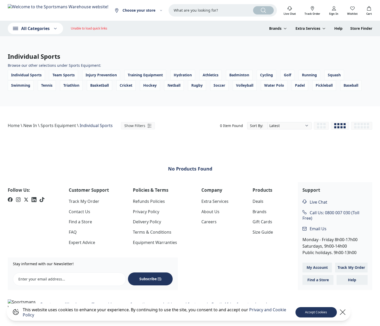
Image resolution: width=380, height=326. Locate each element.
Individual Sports (26, 74)
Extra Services (215, 201)
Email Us (317, 229)
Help (338, 28)
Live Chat (318, 202)
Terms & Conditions (152, 232)
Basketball (99, 85)
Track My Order (84, 201)
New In (30, 125)
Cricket (126, 85)
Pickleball (324, 85)
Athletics (210, 74)
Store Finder (361, 28)
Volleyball (244, 85)
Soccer (219, 85)
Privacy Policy (146, 211)
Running (309, 74)
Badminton (239, 74)
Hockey (150, 85)
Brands (260, 211)
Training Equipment (145, 74)
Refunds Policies (149, 201)
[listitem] (10, 200)
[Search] (263, 10)
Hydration (183, 74)
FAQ (73, 232)
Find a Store (80, 222)
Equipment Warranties (155, 242)
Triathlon (71, 85)
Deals (258, 201)
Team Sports (63, 74)
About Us (210, 211)
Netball (174, 85)
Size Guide (263, 232)
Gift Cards (262, 222)
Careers (209, 222)
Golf (287, 74)
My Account (317, 267)
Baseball (351, 85)
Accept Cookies (316, 312)
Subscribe (148, 278)
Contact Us (79, 211)
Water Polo (274, 85)
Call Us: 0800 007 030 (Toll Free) (330, 215)
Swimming (20, 85)
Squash (334, 74)
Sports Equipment (58, 125)
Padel (300, 85)
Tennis (46, 85)
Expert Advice (82, 242)
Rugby (197, 85)
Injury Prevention (101, 74)
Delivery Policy (147, 222)
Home (14, 125)
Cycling (266, 74)
